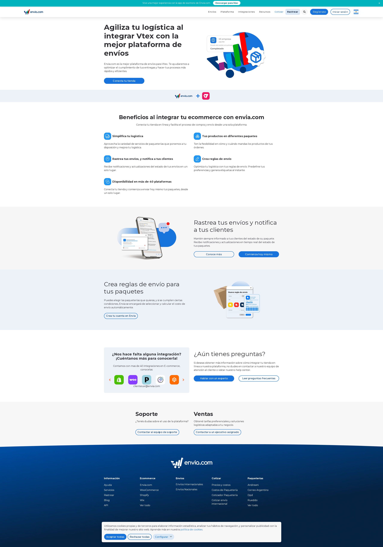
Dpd (250, 495)
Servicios (109, 490)
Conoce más (214, 254)
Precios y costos (221, 485)
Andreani (253, 485)
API (106, 505)
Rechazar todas (139, 536)
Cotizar (279, 11)
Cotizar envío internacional (219, 502)
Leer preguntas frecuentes (259, 378)
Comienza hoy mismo (259, 254)
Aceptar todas (115, 536)
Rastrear (292, 11)
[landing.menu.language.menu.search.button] (304, 12)
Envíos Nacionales (186, 489)
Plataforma (227, 11)
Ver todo (145, 505)
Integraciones (246, 11)
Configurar (161, 536)
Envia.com (146, 485)
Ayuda (108, 485)
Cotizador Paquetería (225, 495)
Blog (107, 500)
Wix (142, 500)
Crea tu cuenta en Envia (121, 315)
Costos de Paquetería (225, 490)
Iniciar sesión (340, 11)
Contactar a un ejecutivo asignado (217, 432)
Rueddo (252, 500)
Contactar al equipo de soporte (157, 432)
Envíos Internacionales (189, 484)
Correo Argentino (258, 490)
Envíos (212, 11)
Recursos (264, 11)
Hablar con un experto (214, 378)
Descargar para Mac (226, 3)
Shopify (144, 495)
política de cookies (191, 529)
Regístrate (319, 11)
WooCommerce (149, 490)
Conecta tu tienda (124, 80)
